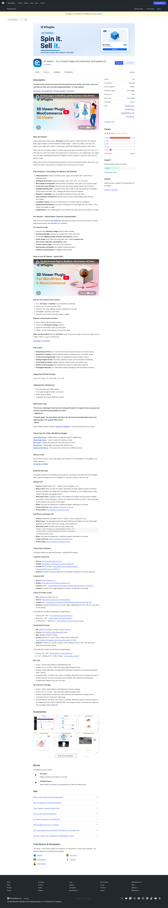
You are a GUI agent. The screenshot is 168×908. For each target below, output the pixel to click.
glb (133, 113)
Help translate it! (98, 14)
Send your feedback (63, 426)
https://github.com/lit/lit (71, 656)
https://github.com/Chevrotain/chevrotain (70, 621)
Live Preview (130, 63)
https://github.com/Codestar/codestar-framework (58, 564)
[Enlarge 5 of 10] (74, 734)
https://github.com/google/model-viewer (55, 632)
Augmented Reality (126, 113)
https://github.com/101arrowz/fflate (60, 618)
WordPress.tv (74, 890)
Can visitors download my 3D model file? (46, 819)
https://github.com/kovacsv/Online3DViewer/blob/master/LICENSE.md (69, 602)
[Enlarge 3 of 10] (97, 717)
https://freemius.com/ (48, 580)
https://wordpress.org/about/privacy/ (60, 539)
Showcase (41, 882)
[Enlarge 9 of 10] (97, 752)
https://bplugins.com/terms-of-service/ (61, 507)
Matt (134, 885)
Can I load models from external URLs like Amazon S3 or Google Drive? (56, 830)
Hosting (9, 887)
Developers (72, 887)
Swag (102, 890)
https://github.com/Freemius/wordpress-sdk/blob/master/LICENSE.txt (70, 586)
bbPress (135, 887)
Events (102, 885)
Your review (108, 153)
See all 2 (132, 102)
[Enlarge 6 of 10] (97, 734)
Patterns (40, 890)
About (8, 882)
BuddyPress (136, 890)
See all (133, 153)
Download (119, 63)
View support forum (110, 172)
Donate (103, 887)
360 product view (129, 106)
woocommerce (130, 116)
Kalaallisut (26, 898)
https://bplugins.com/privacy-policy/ (57, 510)
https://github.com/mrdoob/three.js (61, 616)
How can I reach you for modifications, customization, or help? (53, 836)
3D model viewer (129, 109)
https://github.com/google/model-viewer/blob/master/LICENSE (56, 640)
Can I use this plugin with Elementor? (45, 814)
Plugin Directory (11, 9)
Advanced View (109, 122)
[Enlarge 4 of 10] (52, 734)
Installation (56, 72)
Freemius (73, 859)
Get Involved (104, 882)
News (8, 885)
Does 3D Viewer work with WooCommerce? (47, 803)
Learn (71, 882)
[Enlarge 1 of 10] (52, 717)
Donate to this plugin (111, 190)
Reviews (46, 72)
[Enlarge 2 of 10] (74, 717)
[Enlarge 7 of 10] (52, 752)
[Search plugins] (25, 19)
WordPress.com (137, 882)
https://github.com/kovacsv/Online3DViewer (56, 600)
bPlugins (48, 64)
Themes (40, 885)
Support (132, 72)
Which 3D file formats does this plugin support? (48, 797)
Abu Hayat (73, 855)
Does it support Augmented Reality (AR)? (46, 808)
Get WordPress (160, 3)
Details (37, 72)
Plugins (40, 887)
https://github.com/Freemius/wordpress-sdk (56, 583)
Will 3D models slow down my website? (46, 825)
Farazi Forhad (41, 864)
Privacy (9, 890)
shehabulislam (41, 859)
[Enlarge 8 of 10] (74, 752)
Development (68, 72)
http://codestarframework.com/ (52, 561)
